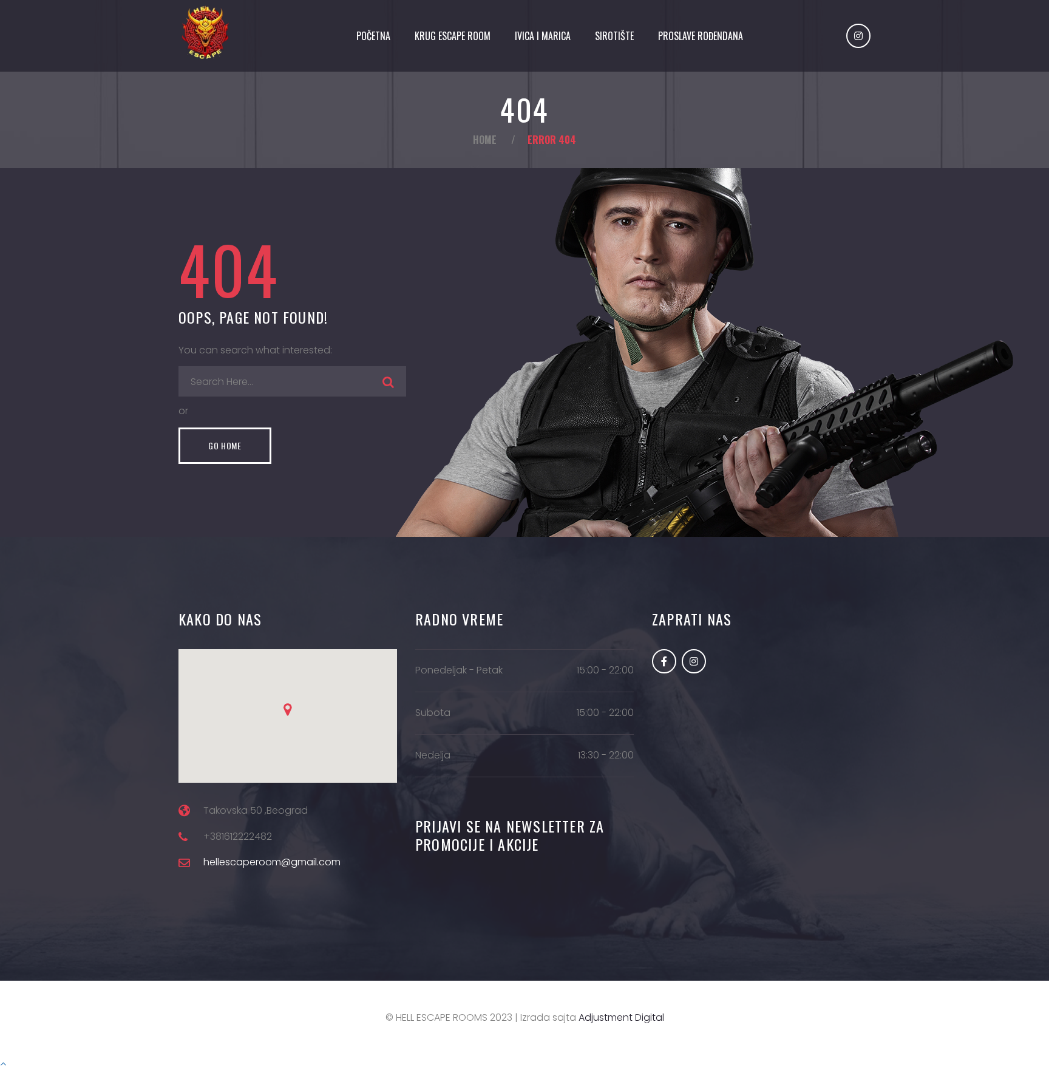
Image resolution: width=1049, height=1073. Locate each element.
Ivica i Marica (543, 36)
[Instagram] (858, 36)
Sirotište (614, 36)
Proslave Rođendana (700, 36)
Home (485, 139)
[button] (287, 709)
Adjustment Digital (621, 1017)
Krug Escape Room (453, 36)
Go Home (225, 445)
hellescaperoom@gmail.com (272, 862)
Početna (373, 36)
